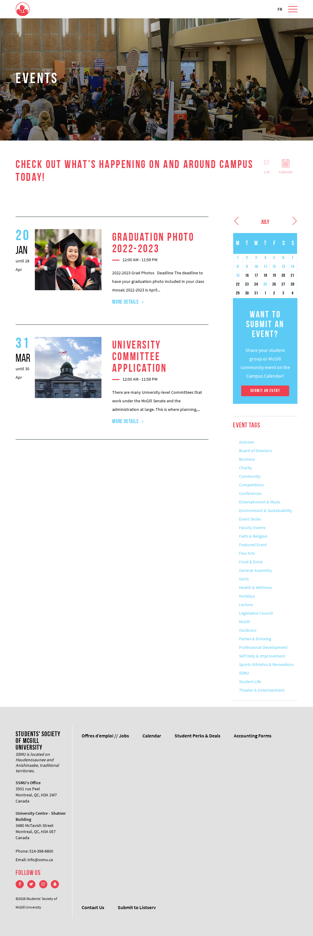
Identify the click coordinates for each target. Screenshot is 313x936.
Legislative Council (256, 613)
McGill (244, 621)
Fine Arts (247, 553)
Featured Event (253, 544)
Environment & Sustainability (265, 510)
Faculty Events (252, 527)
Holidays (247, 596)
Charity (245, 467)
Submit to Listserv (137, 907)
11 (265, 267)
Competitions (251, 485)
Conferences (250, 493)
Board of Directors (255, 450)
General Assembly (255, 570)
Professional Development (263, 647)
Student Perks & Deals (197, 736)
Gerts (244, 579)
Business (247, 459)
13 (283, 267)
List (267, 172)
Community (250, 476)
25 (265, 284)
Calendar (286, 172)
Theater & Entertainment (262, 690)
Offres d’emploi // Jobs (105, 736)
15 (238, 275)
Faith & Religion (253, 536)
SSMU (244, 673)
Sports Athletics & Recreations (266, 664)
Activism (246, 442)
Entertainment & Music (259, 502)
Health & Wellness (255, 587)
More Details (125, 302)
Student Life (250, 681)
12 (274, 267)
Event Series (250, 519)
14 (292, 267)
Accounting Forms (252, 736)
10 (256, 267)
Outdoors (247, 630)
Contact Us (93, 907)
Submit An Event (265, 391)
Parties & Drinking (255, 639)
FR (280, 9)
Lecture (246, 604)
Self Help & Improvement (262, 656)
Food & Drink (251, 562)
